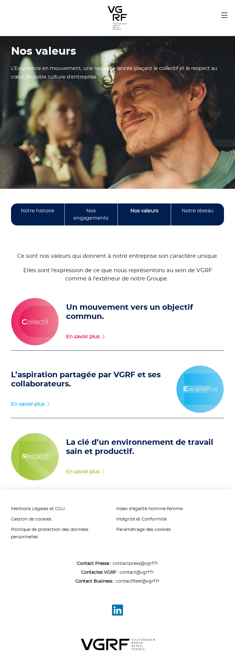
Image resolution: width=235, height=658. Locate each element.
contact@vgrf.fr (137, 572)
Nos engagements (91, 214)
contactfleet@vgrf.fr (138, 581)
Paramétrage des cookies (143, 530)
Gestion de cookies (31, 519)
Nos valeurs (144, 210)
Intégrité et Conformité (141, 519)
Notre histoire (37, 210)
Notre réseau (198, 210)
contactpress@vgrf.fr (135, 563)
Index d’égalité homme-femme (149, 509)
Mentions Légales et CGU (38, 509)
